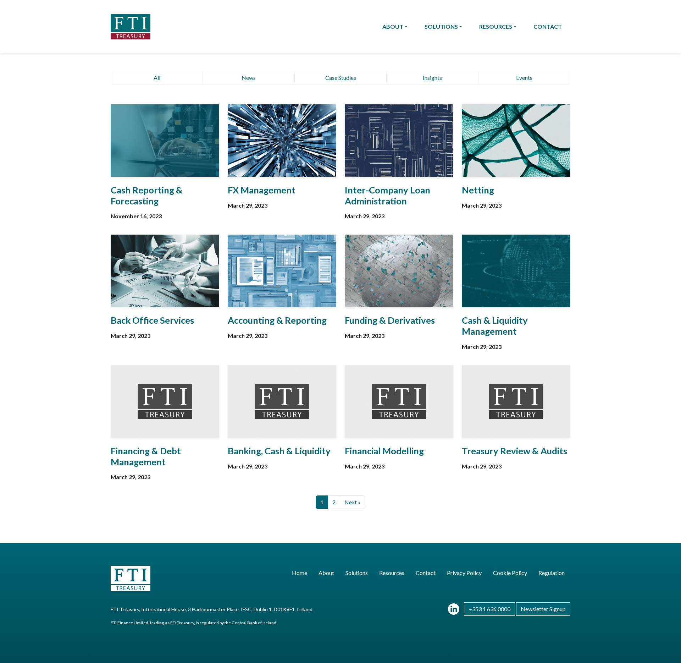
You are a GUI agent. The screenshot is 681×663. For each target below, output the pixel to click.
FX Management (261, 190)
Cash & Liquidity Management (495, 325)
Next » (352, 502)
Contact (547, 26)
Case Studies (340, 77)
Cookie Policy (510, 572)
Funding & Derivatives (390, 320)
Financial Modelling (384, 450)
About (392, 26)
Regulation (551, 572)
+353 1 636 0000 (489, 609)
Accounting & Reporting (277, 320)
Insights (432, 77)
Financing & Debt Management (146, 456)
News (249, 77)
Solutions (441, 26)
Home (299, 572)
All (157, 77)
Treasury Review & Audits (514, 450)
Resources (495, 26)
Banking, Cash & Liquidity (279, 450)
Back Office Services (152, 320)
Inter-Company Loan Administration (387, 195)
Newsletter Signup (543, 609)
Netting (478, 190)
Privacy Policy (464, 572)
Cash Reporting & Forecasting (147, 195)
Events (524, 77)
